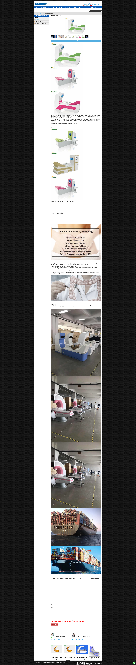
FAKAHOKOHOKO (93, 7)
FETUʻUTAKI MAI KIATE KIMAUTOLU (42, 9)
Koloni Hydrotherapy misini (40, 13)
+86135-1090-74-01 (56, 638)
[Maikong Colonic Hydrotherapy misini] (45, 5)
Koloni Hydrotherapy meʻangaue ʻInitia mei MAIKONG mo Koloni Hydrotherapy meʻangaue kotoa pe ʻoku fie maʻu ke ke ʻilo (56, 658)
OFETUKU (85, 7)
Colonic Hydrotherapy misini (57, 7)
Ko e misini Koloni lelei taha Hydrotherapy (94, 629)
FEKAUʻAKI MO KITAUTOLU (45, 7)
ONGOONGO (67, 7)
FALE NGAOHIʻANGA (76, 7)
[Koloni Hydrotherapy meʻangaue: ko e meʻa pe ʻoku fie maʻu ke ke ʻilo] (69, 652)
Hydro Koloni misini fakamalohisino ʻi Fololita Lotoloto (60, 629)
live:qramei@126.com (78, 639)
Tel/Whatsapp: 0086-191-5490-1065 (91, 3)
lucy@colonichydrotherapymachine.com (92, 4)
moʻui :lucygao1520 (56, 639)
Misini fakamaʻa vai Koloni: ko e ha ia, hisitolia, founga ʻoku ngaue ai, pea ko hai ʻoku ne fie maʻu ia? (94, 658)
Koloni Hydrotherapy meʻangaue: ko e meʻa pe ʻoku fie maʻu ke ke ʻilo (69, 658)
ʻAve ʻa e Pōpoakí (54, 624)
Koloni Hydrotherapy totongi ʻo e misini (40, 23)
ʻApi (36, 7)
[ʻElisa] (52, 635)
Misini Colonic (37, 17)
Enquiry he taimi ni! (75, 40)
